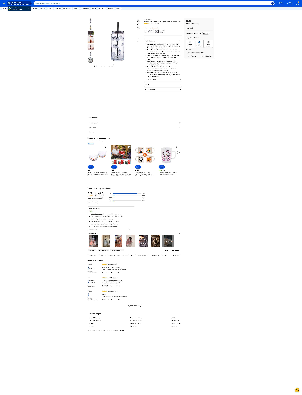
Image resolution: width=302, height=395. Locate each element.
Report (117, 272)
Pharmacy (50, 8)
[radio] (149, 31)
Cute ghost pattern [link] (96, 221)
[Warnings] (180, 132)
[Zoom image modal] (138, 27)
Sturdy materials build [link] (97, 216)
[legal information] (198, 23)
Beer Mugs (91, 323)
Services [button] (16, 8)
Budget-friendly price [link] (96, 214)
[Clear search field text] (269, 3)
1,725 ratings (156, 23)
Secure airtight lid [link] (96, 226)
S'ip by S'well (133, 326)
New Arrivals (58, 8)
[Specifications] (180, 127)
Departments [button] (6, 8)
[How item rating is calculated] (102, 198)
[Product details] (180, 123)
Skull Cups (174, 317)
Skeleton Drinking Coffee (95, 320)
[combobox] (154, 3)
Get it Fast (42, 8)
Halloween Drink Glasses (136, 320)
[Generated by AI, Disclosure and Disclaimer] (180, 79)
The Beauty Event (67, 8)
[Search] (272, 3)
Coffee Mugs (92, 326)
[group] (151, 23)
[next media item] (138, 40)
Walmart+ (118, 8)
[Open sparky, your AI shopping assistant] (297, 390)
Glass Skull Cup (175, 320)
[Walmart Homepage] (4, 3)
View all (179, 233)
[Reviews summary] (153, 23)
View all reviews (93, 202)
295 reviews (102, 195)
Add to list (193, 56)
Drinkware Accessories (135, 323)
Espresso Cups (175, 326)
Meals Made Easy (85, 8)
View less (130, 229)
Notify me (205, 33)
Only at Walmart (102, 8)
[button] (280, 3)
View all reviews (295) (135, 305)
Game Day (76, 8)
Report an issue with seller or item (196, 52)
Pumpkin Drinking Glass (94, 317)
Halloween (35, 8)
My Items (93, 8)
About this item (93, 118)
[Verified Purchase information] (116, 264)
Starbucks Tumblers (176, 323)
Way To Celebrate (148, 19)
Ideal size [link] (93, 224)
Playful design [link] (94, 219)
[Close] (29, 8)
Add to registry (208, 56)
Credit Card (111, 8)
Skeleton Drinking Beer (135, 317)
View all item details (151, 79)
